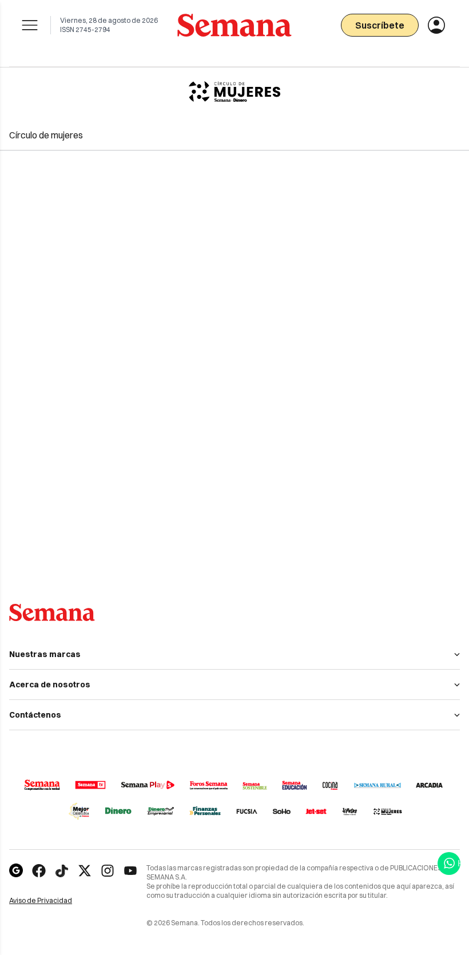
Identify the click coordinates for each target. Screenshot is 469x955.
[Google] (16, 871)
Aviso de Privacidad (53, 900)
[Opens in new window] (39, 871)
